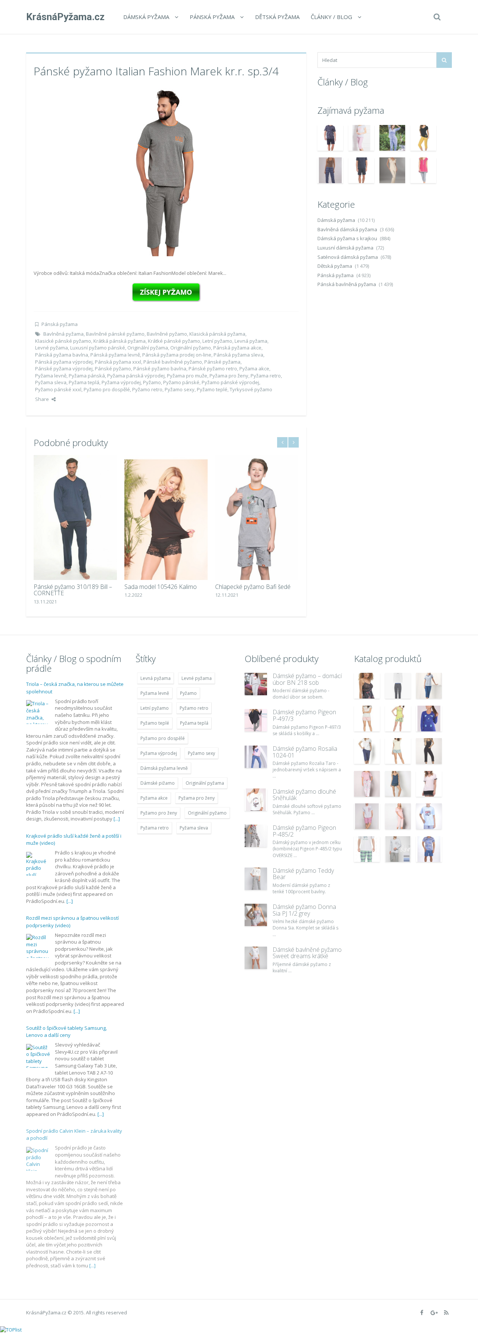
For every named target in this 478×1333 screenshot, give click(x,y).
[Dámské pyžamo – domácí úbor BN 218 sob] (256, 684)
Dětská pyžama (277, 17)
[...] (117, 818)
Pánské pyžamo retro (213, 368)
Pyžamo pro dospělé (107, 389)
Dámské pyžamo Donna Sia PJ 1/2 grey (304, 910)
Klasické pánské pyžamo (63, 341)
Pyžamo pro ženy (158, 813)
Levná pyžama (251, 341)
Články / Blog (331, 17)
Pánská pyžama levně (115, 354)
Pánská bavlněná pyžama (346, 284)
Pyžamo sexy (180, 389)
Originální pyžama (147, 347)
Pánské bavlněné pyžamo (172, 361)
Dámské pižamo (157, 783)
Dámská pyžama (146, 17)
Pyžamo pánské (181, 382)
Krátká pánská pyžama (119, 341)
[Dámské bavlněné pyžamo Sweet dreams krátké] (256, 958)
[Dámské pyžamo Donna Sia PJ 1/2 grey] (256, 915)
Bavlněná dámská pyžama (347, 229)
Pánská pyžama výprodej (64, 361)
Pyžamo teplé (212, 389)
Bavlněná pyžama (63, 333)
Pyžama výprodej (121, 382)
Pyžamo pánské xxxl (58, 389)
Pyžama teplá (84, 382)
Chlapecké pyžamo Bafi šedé (253, 587)
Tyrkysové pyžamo (251, 389)
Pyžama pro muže (187, 375)
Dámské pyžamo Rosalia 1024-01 (305, 751)
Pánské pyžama (222, 361)
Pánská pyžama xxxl (118, 361)
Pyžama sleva (50, 382)
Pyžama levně (50, 375)
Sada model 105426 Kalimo (160, 587)
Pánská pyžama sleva (238, 354)
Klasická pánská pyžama (217, 333)
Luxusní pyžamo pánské (97, 347)
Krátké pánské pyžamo (174, 341)
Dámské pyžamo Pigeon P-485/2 (304, 831)
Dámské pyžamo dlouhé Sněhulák (304, 794)
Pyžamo (152, 382)
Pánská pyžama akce (237, 347)
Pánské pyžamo (113, 368)
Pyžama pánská (87, 375)
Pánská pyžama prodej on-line (176, 354)
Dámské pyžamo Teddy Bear (303, 873)
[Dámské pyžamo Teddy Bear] (256, 879)
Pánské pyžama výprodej (64, 368)
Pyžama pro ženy (228, 375)
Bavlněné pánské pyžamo (115, 333)
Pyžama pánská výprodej (136, 375)
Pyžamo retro (147, 389)
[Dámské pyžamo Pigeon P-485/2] (256, 836)
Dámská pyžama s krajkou (347, 238)
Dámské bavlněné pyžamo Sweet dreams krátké (307, 952)
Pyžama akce (254, 368)
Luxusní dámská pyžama (345, 247)
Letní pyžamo (217, 341)
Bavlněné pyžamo (167, 333)
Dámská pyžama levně (164, 768)
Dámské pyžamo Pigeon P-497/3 (304, 715)
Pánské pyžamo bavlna (159, 368)
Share (42, 399)
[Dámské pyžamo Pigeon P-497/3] (256, 720)
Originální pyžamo (190, 347)
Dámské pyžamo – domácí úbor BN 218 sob (307, 679)
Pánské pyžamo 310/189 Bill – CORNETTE (73, 590)
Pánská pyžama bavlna (61, 354)
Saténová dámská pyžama (347, 257)
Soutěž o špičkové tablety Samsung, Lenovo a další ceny (66, 1032)
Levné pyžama (51, 347)
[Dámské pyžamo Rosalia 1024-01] (256, 757)
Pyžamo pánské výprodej (230, 382)
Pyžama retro (266, 375)
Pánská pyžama (212, 17)
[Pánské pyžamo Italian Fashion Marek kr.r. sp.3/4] (166, 171)
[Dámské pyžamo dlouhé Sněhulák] (256, 799)
